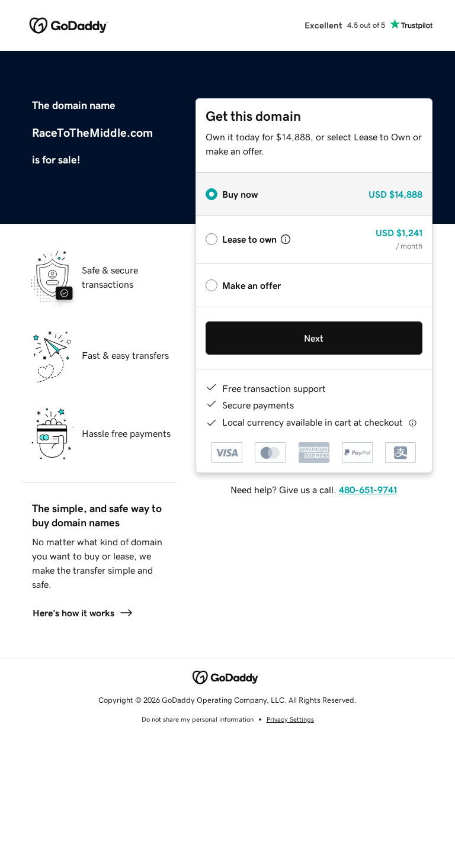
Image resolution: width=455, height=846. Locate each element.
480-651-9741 (368, 489)
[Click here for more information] (412, 422)
